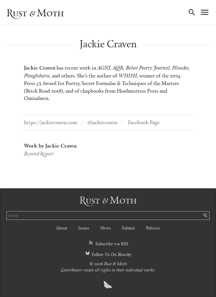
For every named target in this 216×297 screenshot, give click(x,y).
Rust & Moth (35, 12)
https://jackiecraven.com (50, 122)
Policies (153, 228)
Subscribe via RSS (111, 243)
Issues (83, 228)
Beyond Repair (39, 153)
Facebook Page (143, 122)
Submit (128, 228)
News (105, 228)
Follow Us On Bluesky (111, 254)
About (61, 228)
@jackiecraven (102, 122)
